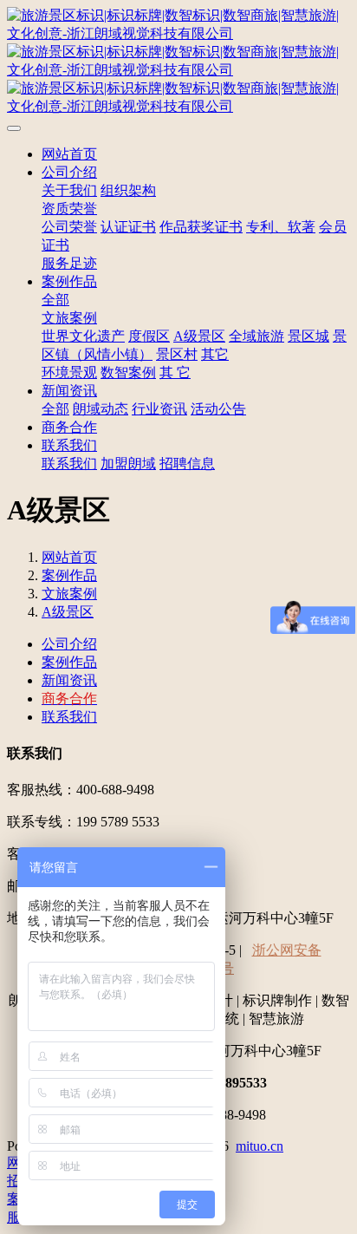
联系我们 (69, 445)
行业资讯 (159, 409)
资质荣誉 (69, 208)
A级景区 (199, 336)
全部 (55, 299)
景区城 (308, 336)
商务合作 (69, 427)
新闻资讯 (69, 390)
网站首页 (69, 154)
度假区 (149, 336)
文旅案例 (69, 317)
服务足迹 (69, 263)
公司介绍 (69, 172)
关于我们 (69, 190)
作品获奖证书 (201, 226)
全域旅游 (256, 336)
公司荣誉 (69, 226)
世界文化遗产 (83, 336)
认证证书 (128, 226)
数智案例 (128, 372)
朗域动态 (100, 409)
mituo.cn (259, 1146)
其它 (215, 354)
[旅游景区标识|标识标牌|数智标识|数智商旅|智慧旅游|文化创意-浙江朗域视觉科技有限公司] (178, 61)
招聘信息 (187, 463)
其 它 (175, 372)
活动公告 (218, 409)
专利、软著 (280, 226)
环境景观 (69, 372)
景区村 (177, 354)
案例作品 (69, 281)
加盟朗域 (128, 463)
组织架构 (128, 190)
